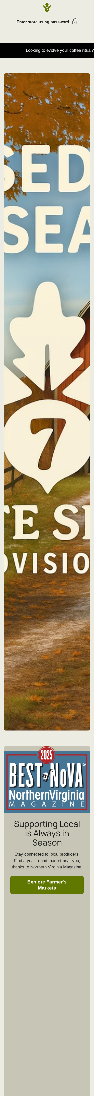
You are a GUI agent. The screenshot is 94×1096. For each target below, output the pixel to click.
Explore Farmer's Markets (47, 885)
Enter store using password (43, 22)
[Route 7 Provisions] (47, 8)
